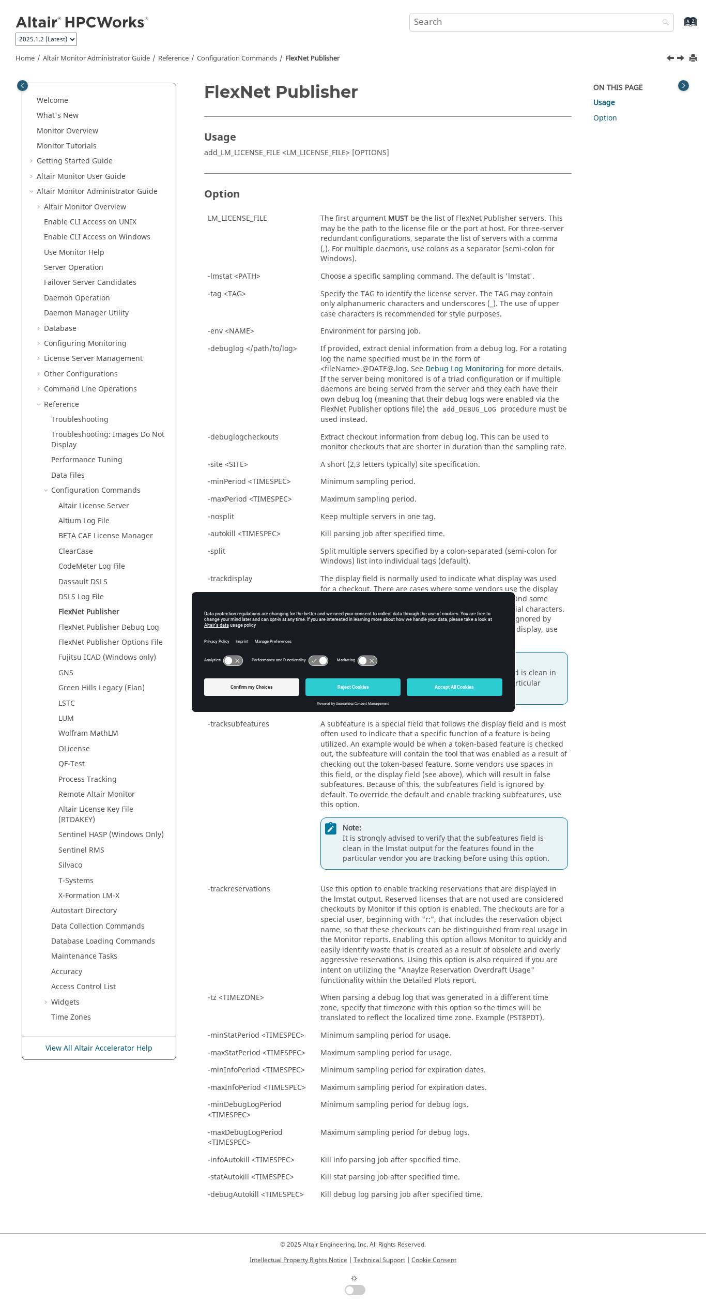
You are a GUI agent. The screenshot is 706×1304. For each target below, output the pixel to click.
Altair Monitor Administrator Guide (96, 58)
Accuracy (66, 971)
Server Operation (73, 267)
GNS (65, 673)
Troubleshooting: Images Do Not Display (107, 439)
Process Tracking (87, 779)
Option (605, 118)
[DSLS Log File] (671, 59)
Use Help (74, 252)
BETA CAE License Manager (105, 535)
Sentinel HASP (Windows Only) (111, 834)
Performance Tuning (86, 459)
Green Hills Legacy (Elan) (101, 688)
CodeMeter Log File (91, 566)
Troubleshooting (80, 419)
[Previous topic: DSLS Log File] (671, 59)
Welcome (52, 100)
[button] (32, 101)
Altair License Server (93, 506)
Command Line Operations (90, 389)
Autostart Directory (84, 910)
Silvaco (70, 865)
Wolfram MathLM (88, 733)
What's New (58, 115)
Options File (110, 642)
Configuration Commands (237, 58)
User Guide (81, 176)
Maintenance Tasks (84, 956)
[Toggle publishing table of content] (22, 85)
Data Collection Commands (98, 926)
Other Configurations (81, 374)
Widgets (65, 1002)
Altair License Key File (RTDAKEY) (95, 814)
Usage (604, 102)
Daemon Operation (77, 298)
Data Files (68, 475)
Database (60, 328)
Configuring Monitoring (85, 343)
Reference (173, 58)
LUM (66, 718)
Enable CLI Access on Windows (97, 237)
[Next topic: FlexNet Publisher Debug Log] (682, 59)
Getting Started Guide (75, 161)
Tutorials (67, 146)
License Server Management (93, 358)
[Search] (663, 23)
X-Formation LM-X (88, 895)
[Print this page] (694, 59)
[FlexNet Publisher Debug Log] (682, 59)
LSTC (66, 703)
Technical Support (379, 1260)
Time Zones (71, 1017)
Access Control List (83, 986)
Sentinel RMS (81, 850)
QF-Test (71, 764)
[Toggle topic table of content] (683, 85)
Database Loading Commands (103, 941)
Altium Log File (84, 520)
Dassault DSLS (83, 582)
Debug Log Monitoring (464, 368)
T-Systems (76, 880)
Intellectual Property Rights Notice (298, 1260)
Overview (67, 131)
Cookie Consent (433, 1260)
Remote (96, 794)
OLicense (74, 749)
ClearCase (75, 551)
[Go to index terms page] (679, 26)
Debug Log (108, 627)
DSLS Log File (81, 597)
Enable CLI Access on (90, 222)
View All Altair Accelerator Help (98, 1048)
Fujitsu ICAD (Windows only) (107, 657)
